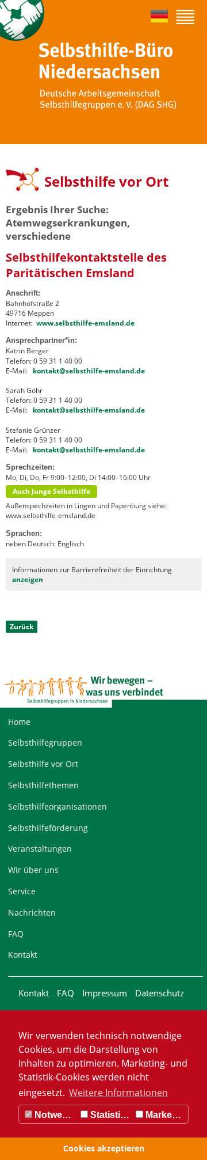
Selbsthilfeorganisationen (57, 806)
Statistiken (110, 1115)
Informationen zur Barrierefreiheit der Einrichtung (92, 574)
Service (22, 891)
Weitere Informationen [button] (118, 1092)
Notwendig (55, 1115)
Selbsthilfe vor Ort (43, 763)
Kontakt (22, 954)
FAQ (16, 933)
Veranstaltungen (40, 848)
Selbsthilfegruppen (45, 742)
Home (19, 721)
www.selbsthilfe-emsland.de (85, 323)
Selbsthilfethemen (43, 785)
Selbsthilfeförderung (48, 827)
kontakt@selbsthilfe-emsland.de (89, 371)
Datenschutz (159, 993)
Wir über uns (33, 869)
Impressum (104, 993)
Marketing (165, 1115)
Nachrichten (32, 912)
